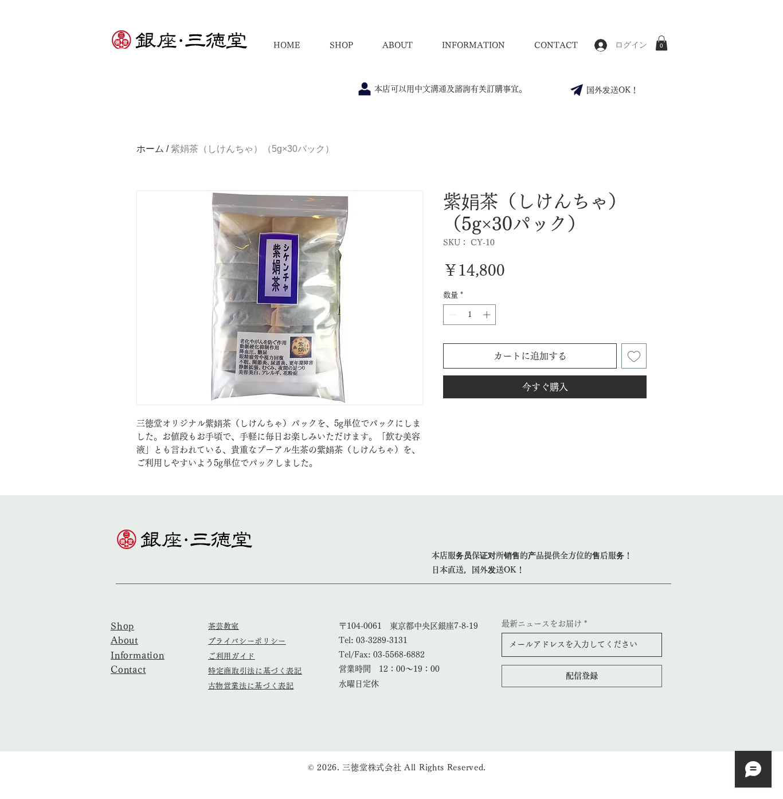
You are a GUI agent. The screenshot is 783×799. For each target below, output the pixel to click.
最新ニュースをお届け (542, 624)
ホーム (150, 149)
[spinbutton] (470, 314)
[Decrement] (452, 314)
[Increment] (488, 314)
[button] (661, 43)
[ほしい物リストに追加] (634, 356)
